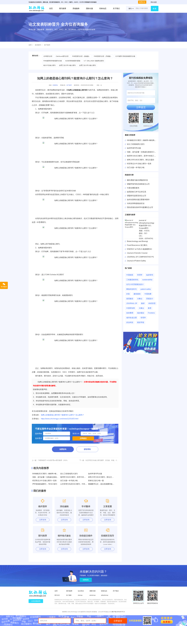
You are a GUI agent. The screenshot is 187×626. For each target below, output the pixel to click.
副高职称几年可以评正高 (136, 192)
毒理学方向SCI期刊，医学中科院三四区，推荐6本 (79, 477)
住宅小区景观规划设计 (135, 284)
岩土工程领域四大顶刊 (69, 474)
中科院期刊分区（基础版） (81, 56)
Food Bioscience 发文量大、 (138, 245)
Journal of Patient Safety (136, 261)
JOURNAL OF (131, 303)
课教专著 (92, 591)
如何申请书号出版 (95, 474)
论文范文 (81, 591)
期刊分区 (57, 595)
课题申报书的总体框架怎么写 (138, 184)
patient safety (146, 289)
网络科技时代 (131, 289)
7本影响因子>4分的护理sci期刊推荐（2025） (53, 460)
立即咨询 (42, 520)
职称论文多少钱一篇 (96, 480)
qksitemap (92, 595)
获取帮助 (87, 449)
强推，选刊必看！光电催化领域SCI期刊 (47, 477)
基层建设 (129, 299)
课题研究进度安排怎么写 (136, 196)
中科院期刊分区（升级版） (103, 56)
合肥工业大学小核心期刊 (67, 65)
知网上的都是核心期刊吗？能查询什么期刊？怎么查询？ (62, 415)
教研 (143, 303)
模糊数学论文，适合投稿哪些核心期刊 (103, 484)
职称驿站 (55, 85)
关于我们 (116, 8)
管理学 (139, 275)
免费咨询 (62, 449)
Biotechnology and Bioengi (137, 241)
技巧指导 (47, 45)
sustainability (147, 280)
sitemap (80, 595)
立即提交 (141, 107)
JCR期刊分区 (47, 56)
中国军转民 (130, 308)
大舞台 (139, 299)
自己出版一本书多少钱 (69, 480)
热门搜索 (68, 595)
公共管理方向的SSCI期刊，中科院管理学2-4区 (78, 484)
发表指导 (38, 45)
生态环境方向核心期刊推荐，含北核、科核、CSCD (102, 460)
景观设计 (149, 299)
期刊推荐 (62, 8)
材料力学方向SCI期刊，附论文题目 (101, 477)
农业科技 (129, 322)
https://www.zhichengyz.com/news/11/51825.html (59, 419)
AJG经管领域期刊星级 (72, 61)
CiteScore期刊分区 (62, 56)
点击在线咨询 (35, 601)
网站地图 (154, 2)
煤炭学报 (140, 322)
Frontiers (151, 313)
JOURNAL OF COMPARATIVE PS (140, 257)
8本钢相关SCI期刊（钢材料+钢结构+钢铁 (143, 140)
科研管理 (151, 303)
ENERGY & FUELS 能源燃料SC (139, 249)
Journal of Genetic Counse (137, 253)
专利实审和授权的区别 (135, 203)
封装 (128, 294)
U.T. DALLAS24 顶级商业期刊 (94, 61)
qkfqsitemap (104, 595)
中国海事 (147, 294)
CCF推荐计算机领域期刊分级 (125, 56)
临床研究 (149, 275)
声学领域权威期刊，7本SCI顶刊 (44, 484)
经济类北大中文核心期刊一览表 (44, 480)
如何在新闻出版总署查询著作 (138, 199)
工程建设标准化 (132, 280)
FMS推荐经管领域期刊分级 (52, 61)
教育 (149, 308)
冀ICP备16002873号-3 (118, 612)
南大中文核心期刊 (49, 65)
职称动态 (102, 8)
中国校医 (129, 275)
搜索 (155, 8)
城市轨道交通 (131, 318)
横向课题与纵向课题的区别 (137, 180)
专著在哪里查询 (133, 188)
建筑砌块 (137, 294)
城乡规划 (140, 313)
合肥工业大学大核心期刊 (87, 65)
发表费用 (129, 313)
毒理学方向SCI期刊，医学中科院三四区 (142, 156)
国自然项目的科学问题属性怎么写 (140, 207)
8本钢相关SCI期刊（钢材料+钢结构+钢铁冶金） (50, 474)
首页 (51, 8)
